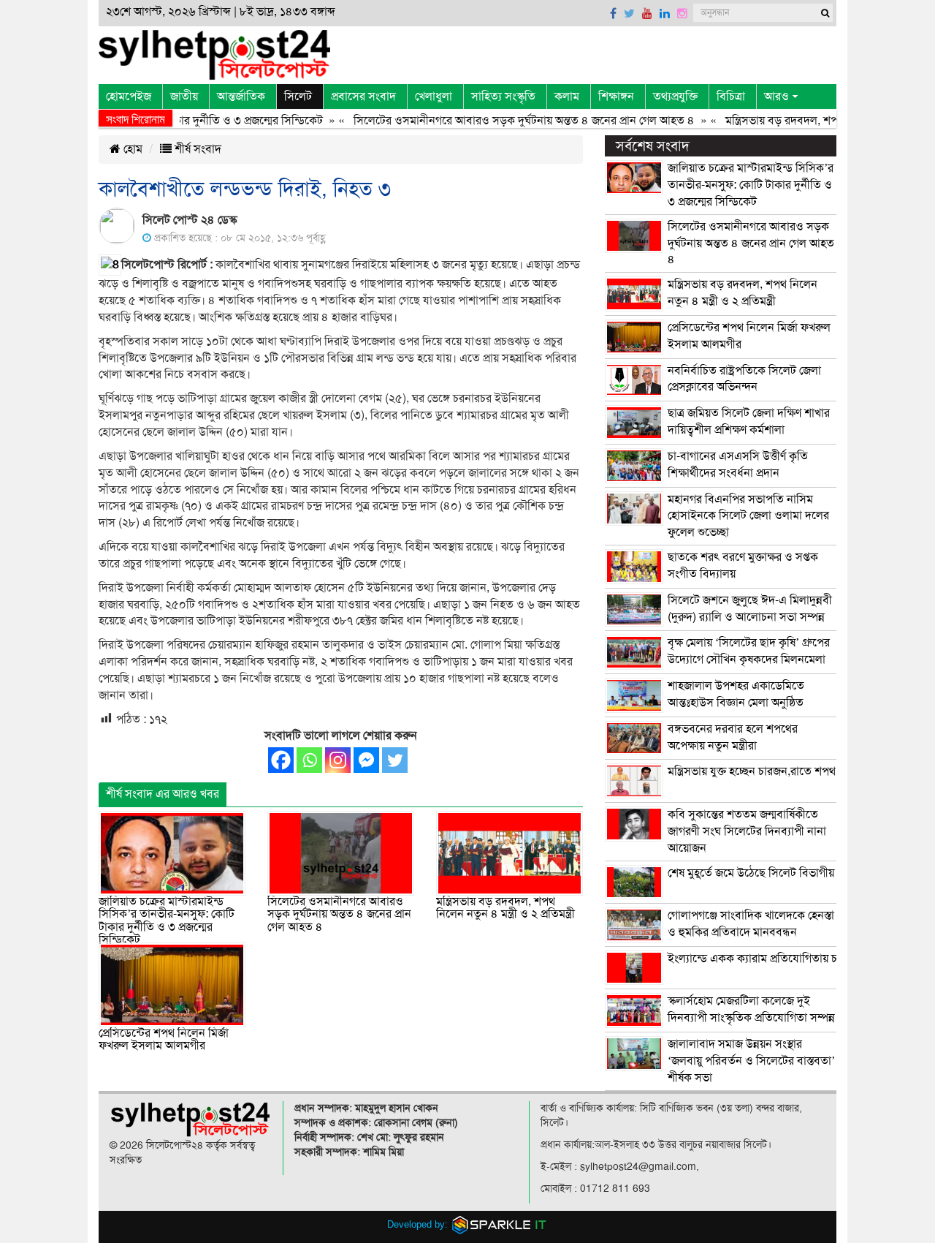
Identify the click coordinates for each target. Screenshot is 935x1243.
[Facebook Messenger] (366, 760)
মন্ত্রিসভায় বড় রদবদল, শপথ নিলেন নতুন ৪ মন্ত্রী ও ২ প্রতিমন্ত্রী (505, 908)
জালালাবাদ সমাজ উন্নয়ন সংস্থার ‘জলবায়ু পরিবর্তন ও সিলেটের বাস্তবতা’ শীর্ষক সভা (751, 1061)
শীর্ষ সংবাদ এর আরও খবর (162, 794)
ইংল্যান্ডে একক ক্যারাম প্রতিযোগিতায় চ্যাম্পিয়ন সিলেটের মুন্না (799, 958)
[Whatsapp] (309, 760)
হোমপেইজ (128, 96)
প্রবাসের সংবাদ (363, 96)
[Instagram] (338, 760)
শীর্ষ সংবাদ (196, 149)
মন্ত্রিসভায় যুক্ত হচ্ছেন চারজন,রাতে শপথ (752, 771)
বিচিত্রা (731, 96)
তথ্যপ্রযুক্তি (675, 96)
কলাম (566, 96)
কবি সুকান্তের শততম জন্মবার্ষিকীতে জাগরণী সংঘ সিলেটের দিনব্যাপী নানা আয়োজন (747, 831)
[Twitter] (395, 760)
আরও (776, 96)
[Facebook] (281, 760)
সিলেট (298, 96)
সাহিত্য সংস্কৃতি (503, 96)
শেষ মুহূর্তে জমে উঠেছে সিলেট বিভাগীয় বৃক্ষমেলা (771, 873)
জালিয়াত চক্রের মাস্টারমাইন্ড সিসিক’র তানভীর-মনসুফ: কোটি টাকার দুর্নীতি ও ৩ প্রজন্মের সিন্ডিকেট (166, 921)
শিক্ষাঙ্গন (616, 96)
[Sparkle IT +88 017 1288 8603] (500, 1224)
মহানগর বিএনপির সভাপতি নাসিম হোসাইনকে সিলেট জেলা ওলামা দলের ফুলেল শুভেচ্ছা (748, 516)
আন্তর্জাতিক (241, 96)
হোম (131, 149)
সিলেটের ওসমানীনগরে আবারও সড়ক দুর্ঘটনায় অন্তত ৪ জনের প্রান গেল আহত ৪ (502, 120)
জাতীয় (184, 96)
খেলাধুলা (433, 96)
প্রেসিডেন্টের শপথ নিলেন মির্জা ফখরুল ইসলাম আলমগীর (164, 1040)
